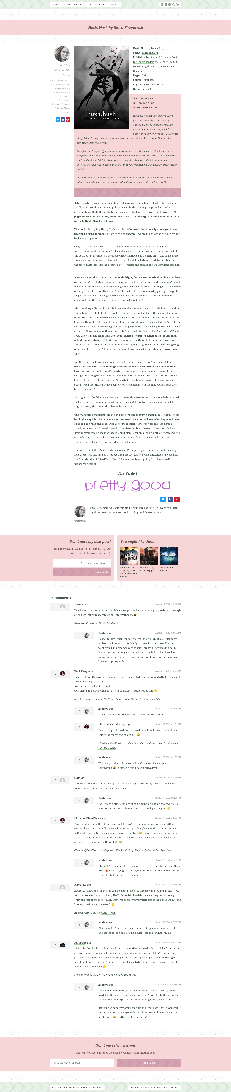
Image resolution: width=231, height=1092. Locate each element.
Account (145, 1087)
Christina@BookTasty (111, 724)
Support (135, 1087)
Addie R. (79, 885)
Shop (88, 4)
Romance (56, 104)
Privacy (174, 1087)
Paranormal (64, 100)
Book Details (160, 84)
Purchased (149, 80)
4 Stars (53, 80)
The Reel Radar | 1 (108, 623)
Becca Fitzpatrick (161, 48)
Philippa (79, 942)
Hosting (99, 4)
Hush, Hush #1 (150, 52)
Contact (113, 4)
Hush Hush (58, 92)
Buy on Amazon (142, 84)
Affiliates (155, 1087)
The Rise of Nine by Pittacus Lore (118, 975)
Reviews (66, 75)
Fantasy (65, 88)
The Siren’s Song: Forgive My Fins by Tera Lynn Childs (132, 699)
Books (77, 4)
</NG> (55, 4)
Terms (165, 1087)
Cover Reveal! (108, 912)
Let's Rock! (102, 572)
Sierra (78, 604)
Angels (61, 80)
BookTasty (80, 671)
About (66, 4)
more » (157, 512)
